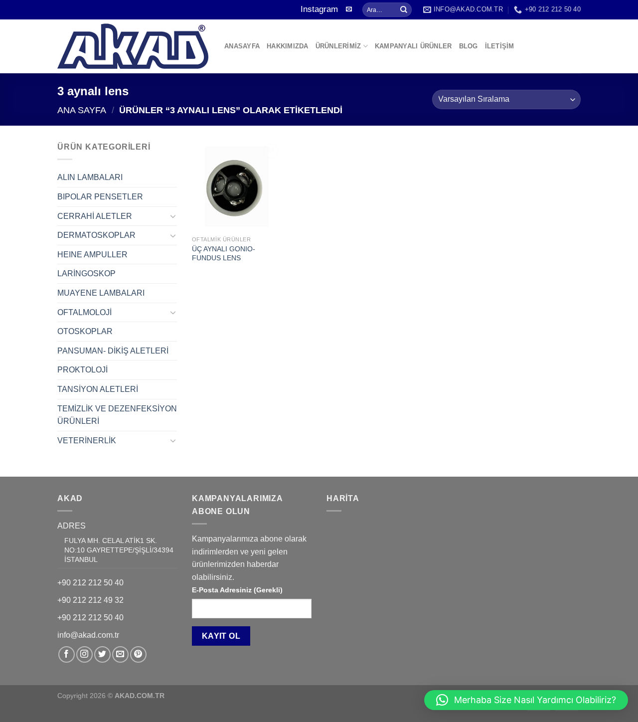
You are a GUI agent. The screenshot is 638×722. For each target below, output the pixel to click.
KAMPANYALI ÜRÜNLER (413, 46)
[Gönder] (403, 9)
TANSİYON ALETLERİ (97, 389)
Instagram (319, 9)
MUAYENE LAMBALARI (101, 293)
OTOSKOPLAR (85, 331)
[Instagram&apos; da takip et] (84, 654)
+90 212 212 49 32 (90, 600)
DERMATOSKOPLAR (96, 235)
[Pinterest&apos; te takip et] (138, 654)
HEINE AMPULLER (92, 254)
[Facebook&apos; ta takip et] (66, 654)
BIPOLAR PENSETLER (100, 196)
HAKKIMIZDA (288, 46)
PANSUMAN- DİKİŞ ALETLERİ (112, 351)
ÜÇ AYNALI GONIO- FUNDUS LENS (223, 253)
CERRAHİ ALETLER (94, 216)
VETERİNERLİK (86, 440)
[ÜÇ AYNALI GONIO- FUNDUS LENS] (237, 185)
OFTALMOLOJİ (84, 312)
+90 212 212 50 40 (90, 582)
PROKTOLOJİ (82, 369)
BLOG (468, 46)
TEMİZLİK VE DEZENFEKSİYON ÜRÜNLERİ (117, 415)
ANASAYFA (242, 46)
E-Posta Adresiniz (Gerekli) (237, 590)
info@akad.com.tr (88, 635)
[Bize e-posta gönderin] (349, 9)
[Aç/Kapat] (173, 216)
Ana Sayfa (81, 110)
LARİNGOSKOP (86, 273)
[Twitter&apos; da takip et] (102, 654)
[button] (526, 700)
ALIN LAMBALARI (90, 177)
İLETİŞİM (499, 46)
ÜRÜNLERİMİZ (338, 46)
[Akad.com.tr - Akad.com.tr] (133, 46)
